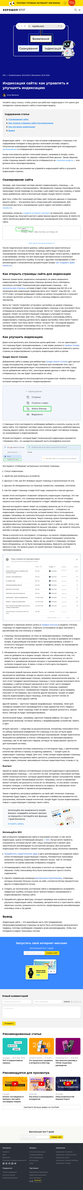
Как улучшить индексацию (21, 127)
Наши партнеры (35, 1178)
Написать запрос (9, 1175)
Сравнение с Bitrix (62, 1157)
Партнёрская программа (38, 1172)
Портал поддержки (10, 1172)
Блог (4, 1155)
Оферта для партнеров (37, 1175)
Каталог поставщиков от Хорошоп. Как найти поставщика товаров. (13, 1099)
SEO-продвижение (36, 1157)
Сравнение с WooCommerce (66, 1155)
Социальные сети (62, 1058)
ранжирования (10, 149)
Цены (31, 1163)
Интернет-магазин (36, 1058)
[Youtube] (15, 1163)
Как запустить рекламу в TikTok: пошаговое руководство (66, 1063)
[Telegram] (7, 1163)
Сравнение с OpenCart (64, 1152)
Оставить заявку (16, 824)
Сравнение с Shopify (63, 1163)
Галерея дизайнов (36, 1155)
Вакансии (6, 1157)
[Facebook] (9, 1163)
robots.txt (7, 208)
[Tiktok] (12, 1163)
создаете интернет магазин (36, 213)
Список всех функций (37, 1152)
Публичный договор (10, 1178)
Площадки (6, 1058)
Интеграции (33, 1160)
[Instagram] (4, 1163)
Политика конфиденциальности (14, 1160)
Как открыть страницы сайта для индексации (30, 123)
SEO (4, 75)
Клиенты (6, 1152)
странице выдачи (64, 160)
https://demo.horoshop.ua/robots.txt (41, 243)
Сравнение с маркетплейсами (67, 1160)
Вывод (11, 130)
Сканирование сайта (18, 119)
